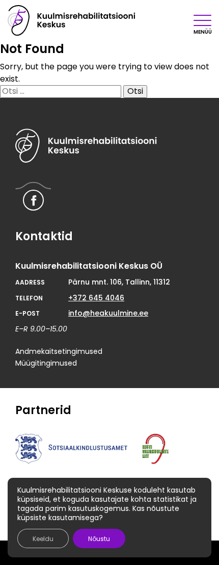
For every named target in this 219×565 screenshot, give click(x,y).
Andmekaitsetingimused (58, 351)
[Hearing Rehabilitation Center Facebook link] (33, 200)
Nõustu (99, 538)
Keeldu (43, 538)
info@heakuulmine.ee (108, 313)
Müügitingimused (46, 363)
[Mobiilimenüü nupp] (202, 20)
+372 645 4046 (96, 298)
